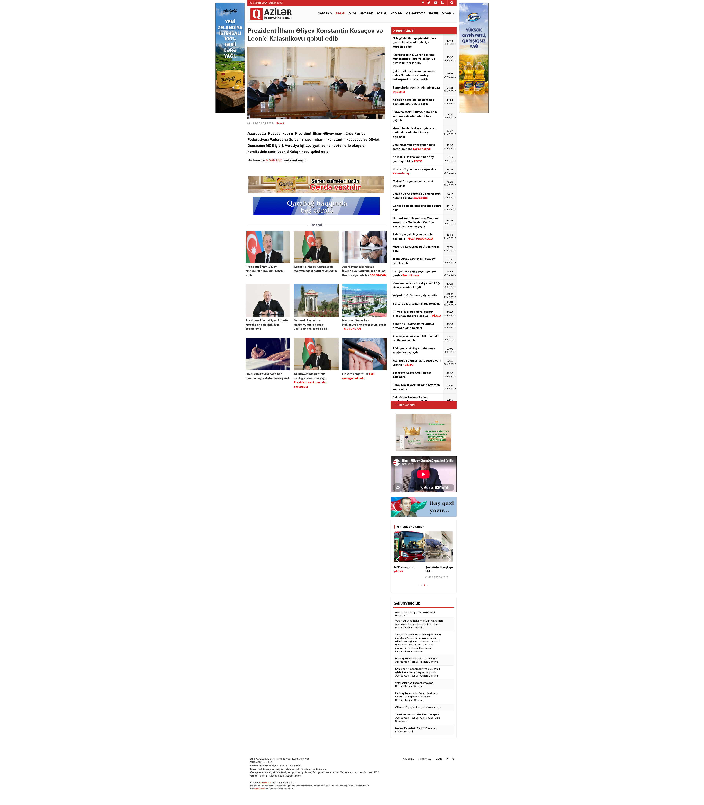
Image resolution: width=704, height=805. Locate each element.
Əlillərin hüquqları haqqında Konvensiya (418, 707)
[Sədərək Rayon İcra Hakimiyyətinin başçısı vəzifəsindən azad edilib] (316, 300)
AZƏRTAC (274, 160)
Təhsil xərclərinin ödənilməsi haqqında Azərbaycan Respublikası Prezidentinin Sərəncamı (417, 717)
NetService (259, 789)
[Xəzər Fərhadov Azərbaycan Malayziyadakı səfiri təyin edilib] (316, 247)
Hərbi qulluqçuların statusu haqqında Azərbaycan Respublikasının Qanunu (416, 660)
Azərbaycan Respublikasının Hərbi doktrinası (415, 614)
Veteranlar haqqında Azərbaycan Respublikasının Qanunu (414, 685)
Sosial (381, 13)
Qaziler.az (265, 783)
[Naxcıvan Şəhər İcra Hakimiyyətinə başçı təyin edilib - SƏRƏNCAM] (364, 300)
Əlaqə (439, 759)
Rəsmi (340, 13)
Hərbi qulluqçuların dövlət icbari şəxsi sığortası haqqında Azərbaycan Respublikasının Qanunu (416, 696)
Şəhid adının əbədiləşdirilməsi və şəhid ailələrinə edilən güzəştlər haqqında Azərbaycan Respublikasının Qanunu (417, 672)
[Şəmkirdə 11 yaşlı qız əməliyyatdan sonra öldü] (423, 546)
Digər (446, 13)
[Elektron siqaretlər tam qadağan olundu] (364, 354)
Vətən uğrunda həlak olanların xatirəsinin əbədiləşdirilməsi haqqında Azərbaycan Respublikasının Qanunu (419, 624)
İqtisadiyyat (415, 13)
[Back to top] (694, 795)
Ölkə (352, 13)
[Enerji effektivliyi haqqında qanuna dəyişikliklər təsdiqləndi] (268, 354)
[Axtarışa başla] (451, 2)
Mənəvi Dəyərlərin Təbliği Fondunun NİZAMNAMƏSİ (416, 730)
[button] (448, 559)
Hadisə (396, 13)
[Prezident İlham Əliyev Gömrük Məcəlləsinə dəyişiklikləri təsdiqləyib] (268, 300)
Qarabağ (325, 13)
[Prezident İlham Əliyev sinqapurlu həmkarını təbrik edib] (268, 247)
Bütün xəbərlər (406, 405)
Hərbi (433, 13)
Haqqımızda (425, 759)
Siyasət (366, 13)
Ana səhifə (408, 759)
